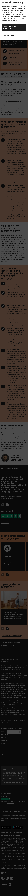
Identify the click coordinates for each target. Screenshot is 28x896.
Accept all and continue (10, 27)
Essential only (10, 35)
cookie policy (12, 20)
